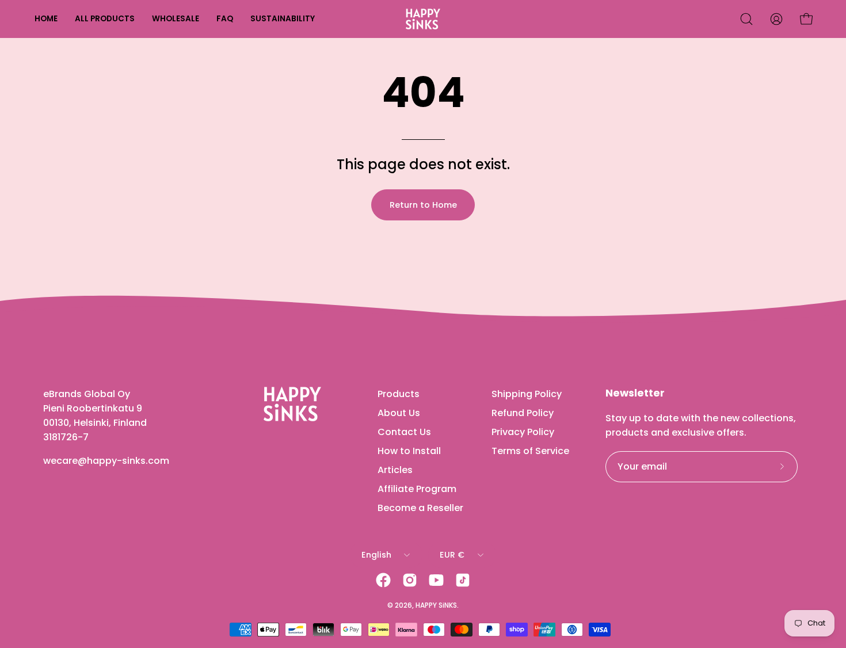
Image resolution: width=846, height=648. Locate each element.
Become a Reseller (420, 507)
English (376, 555)
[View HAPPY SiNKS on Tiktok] (462, 580)
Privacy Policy (522, 432)
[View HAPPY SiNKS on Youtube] (436, 580)
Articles (395, 470)
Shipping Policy (526, 394)
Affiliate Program (417, 488)
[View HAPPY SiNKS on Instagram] (409, 580)
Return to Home (423, 205)
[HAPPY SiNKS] (423, 19)
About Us (399, 413)
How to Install (409, 451)
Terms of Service (530, 451)
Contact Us (404, 432)
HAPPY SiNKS (436, 605)
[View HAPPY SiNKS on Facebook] (383, 580)
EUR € (452, 555)
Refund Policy (522, 413)
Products (399, 394)
